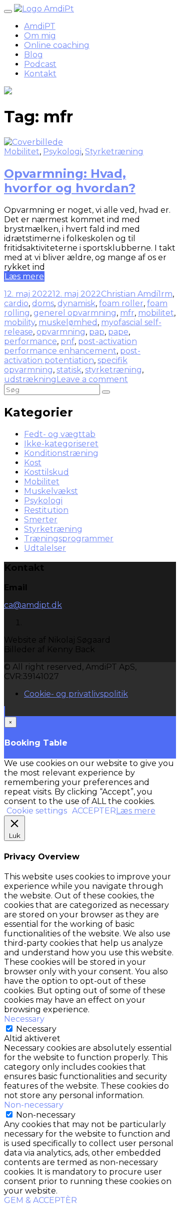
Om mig (40, 35)
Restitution (46, 510)
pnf (67, 341)
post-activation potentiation (72, 355)
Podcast (40, 64)
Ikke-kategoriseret (61, 443)
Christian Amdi (129, 294)
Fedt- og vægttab (60, 434)
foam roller (121, 303)
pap (96, 332)
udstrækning (30, 379)
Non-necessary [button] (34, 1105)
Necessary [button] (24, 1019)
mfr (127, 313)
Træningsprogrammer (69, 538)
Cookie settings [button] (36, 810)
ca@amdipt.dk (33, 605)
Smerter (41, 519)
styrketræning (113, 370)
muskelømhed (68, 322)
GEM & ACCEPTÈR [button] (40, 1200)
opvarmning (61, 332)
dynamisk (77, 303)
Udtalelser (45, 548)
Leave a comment (92, 379)
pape (118, 332)
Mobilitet (22, 151)
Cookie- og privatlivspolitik (76, 694)
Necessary (36, 1029)
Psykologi (62, 151)
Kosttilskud (46, 472)
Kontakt (40, 73)
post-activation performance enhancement (70, 346)
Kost (33, 462)
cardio (16, 303)
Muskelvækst (51, 491)
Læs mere (24, 276)
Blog (33, 54)
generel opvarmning (75, 313)
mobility (19, 322)
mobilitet (156, 313)
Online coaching (57, 45)
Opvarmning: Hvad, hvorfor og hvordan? (70, 180)
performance (30, 341)
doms (43, 303)
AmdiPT (40, 26)
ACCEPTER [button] (94, 810)
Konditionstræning (61, 453)
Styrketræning (114, 151)
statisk (69, 370)
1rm (165, 294)
